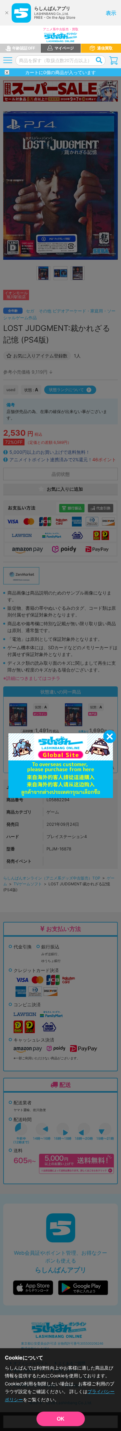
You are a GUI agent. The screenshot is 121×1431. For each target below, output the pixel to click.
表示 (111, 13)
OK (61, 1419)
